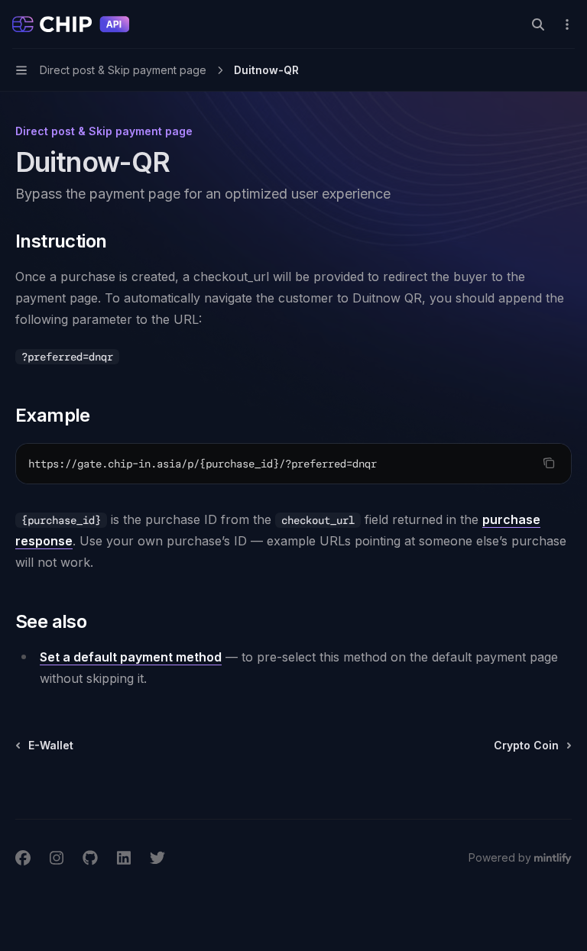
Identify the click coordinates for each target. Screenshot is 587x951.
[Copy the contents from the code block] (549, 463)
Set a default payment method (131, 657)
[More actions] (567, 24)
